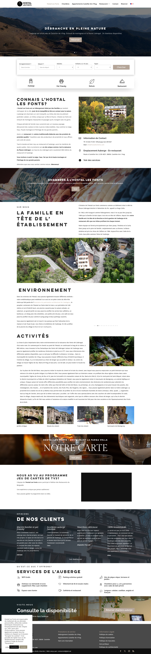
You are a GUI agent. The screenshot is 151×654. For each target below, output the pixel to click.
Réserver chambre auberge (119, 610)
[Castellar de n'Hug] (105, 329)
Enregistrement (25, 64)
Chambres (65, 4)
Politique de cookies (106, 634)
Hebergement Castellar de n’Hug (69, 634)
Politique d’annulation (107, 638)
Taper (96, 64)
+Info (7, 647)
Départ (41, 64)
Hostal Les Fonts (53, 4)
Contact (115, 4)
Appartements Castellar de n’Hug (84, 4)
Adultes (59, 64)
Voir (75, 189)
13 (115, 325)
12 (113, 325)
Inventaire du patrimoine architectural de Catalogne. (52, 302)
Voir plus (75, 457)
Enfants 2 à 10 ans (82, 64)
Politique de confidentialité (108, 647)
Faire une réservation (65, 641)
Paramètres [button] (14, 647)
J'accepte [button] (23, 647)
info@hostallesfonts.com (95, 145)
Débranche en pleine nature (75, 28)
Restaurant (103, 4)
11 (111, 325)
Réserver (124, 4)
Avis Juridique (104, 644)
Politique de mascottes (107, 641)
